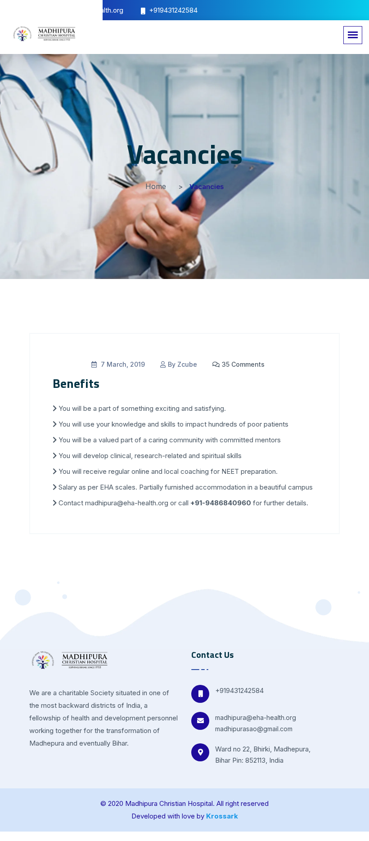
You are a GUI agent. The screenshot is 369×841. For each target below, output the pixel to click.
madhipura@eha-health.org (255, 717)
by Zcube (182, 364)
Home (155, 186)
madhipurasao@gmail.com (253, 729)
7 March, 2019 (122, 364)
